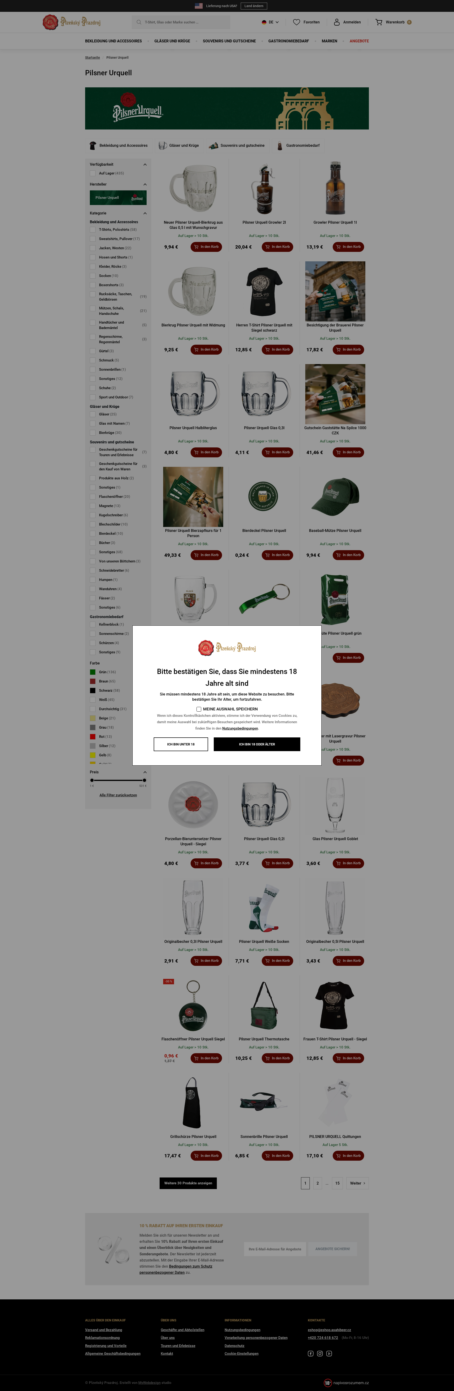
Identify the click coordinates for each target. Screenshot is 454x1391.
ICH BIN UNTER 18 (181, 744)
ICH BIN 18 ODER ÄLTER (257, 744)
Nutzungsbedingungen (240, 728)
